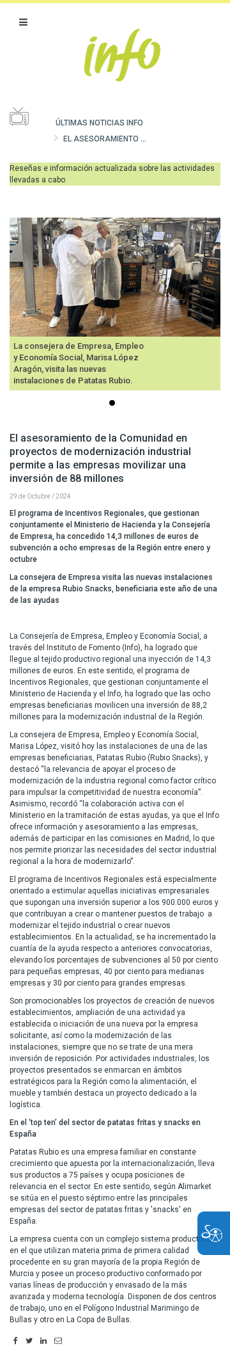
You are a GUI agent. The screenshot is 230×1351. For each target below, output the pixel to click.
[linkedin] (43, 1341)
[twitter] (29, 1341)
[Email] (58, 1341)
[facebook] (16, 1341)
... (114, 404)
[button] (23, 22)
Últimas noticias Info (99, 122)
